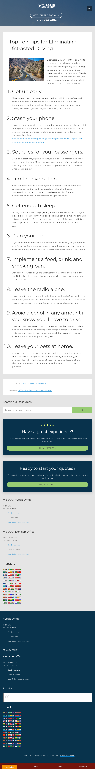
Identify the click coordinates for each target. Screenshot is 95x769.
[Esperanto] (18, 575)
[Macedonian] (9, 589)
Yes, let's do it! (46, 485)
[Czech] (9, 575)
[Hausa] (9, 581)
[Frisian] (11, 578)
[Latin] (18, 586)
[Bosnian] (6, 572)
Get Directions (14, 513)
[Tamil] (11, 600)
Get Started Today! (45, 15)
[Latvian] (20, 586)
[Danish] (11, 575)
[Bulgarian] (9, 572)
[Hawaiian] (11, 581)
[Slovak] (6, 597)
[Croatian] (6, 575)
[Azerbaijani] (16, 569)
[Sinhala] (4, 597)
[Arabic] (11, 569)
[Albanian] (6, 569)
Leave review (46, 448)
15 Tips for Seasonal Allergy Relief (35, 390)
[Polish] (20, 592)
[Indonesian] (9, 583)
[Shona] (16, 594)
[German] (18, 578)
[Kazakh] (4, 586)
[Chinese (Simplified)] (18, 572)
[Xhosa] (13, 603)
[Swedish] (6, 600)
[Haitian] (6, 581)
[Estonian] (20, 575)
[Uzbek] (6, 603)
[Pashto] (16, 592)
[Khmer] (6, 586)
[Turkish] (18, 600)
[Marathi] (4, 592)
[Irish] (11, 583)
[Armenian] (13, 569)
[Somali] (16, 597)
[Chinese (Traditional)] (20, 572)
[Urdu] (4, 603)
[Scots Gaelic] (13, 597)
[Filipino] (4, 578)
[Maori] (20, 589)
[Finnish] (6, 578)
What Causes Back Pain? (33, 384)
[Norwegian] (13, 592)
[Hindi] (16, 581)
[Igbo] (6, 583)
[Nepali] (11, 592)
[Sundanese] (20, 597)
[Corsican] (4, 575)
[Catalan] (11, 572)
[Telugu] (13, 600)
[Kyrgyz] (13, 586)
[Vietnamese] (9, 603)
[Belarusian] (20, 569)
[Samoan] (11, 597)
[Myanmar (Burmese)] (9, 592)
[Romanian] (9, 594)
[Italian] (13, 583)
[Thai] (16, 600)
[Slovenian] (9, 597)
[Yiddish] (16, 603)
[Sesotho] (18, 594)
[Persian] (18, 592)
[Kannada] (20, 583)
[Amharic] (9, 569)
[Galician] (13, 578)
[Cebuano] (13, 572)
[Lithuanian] (4, 589)
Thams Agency (13, 698)
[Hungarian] (20, 581)
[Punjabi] (6, 594)
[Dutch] (13, 575)
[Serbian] (13, 594)
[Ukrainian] (20, 600)
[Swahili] (4, 600)
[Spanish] (18, 597)
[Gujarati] (4, 581)
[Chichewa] (16, 572)
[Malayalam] (13, 589)
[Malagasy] (11, 589)
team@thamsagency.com (18, 522)
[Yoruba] (18, 603)
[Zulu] (20, 603)
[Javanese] (18, 583)
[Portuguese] (4, 594)
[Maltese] (18, 589)
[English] (16, 575)
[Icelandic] (4, 583)
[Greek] (20, 578)
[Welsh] (11, 603)
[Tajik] (9, 600)
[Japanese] (16, 583)
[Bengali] (4, 572)
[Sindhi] (20, 594)
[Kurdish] (11, 586)
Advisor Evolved (67, 755)
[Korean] (9, 586)
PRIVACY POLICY (10, 650)
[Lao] (16, 586)
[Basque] (18, 569)
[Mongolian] (6, 592)
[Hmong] (18, 581)
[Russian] (11, 594)
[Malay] (16, 589)
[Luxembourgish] (6, 589)
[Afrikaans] (4, 569)
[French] (9, 578)
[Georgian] (16, 578)
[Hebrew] (13, 581)
